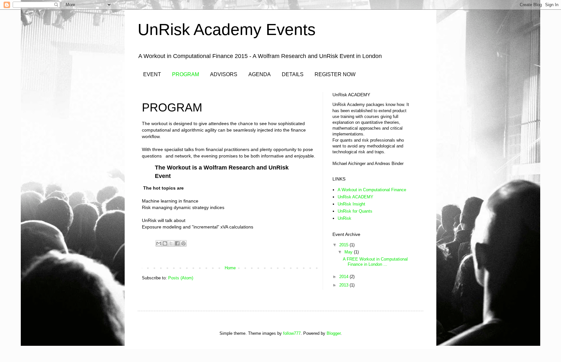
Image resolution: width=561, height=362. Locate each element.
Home (230, 267)
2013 (344, 285)
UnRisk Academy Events (227, 29)
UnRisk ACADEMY (355, 196)
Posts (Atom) (180, 277)
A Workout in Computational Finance (372, 189)
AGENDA (259, 74)
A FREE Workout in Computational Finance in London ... (375, 262)
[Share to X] (171, 243)
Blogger (334, 333)
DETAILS (293, 74)
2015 (344, 244)
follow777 (292, 333)
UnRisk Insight (351, 204)
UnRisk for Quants (355, 211)
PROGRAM (185, 74)
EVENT (152, 74)
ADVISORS (223, 74)
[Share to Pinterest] (183, 243)
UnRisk (344, 218)
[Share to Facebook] (177, 243)
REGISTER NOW (335, 74)
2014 (344, 276)
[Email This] (159, 243)
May (349, 252)
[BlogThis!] (165, 243)
